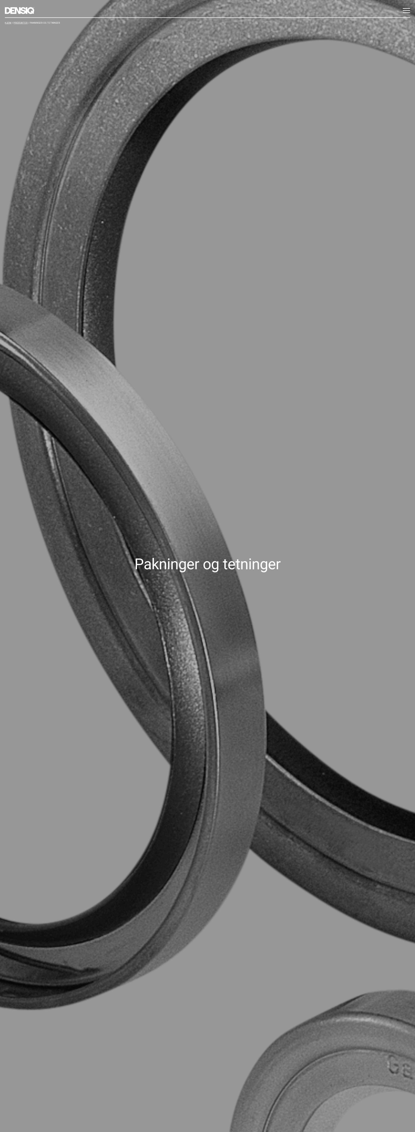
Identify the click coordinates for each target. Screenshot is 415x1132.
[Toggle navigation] (405, 10)
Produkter (21, 23)
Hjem (8, 23)
